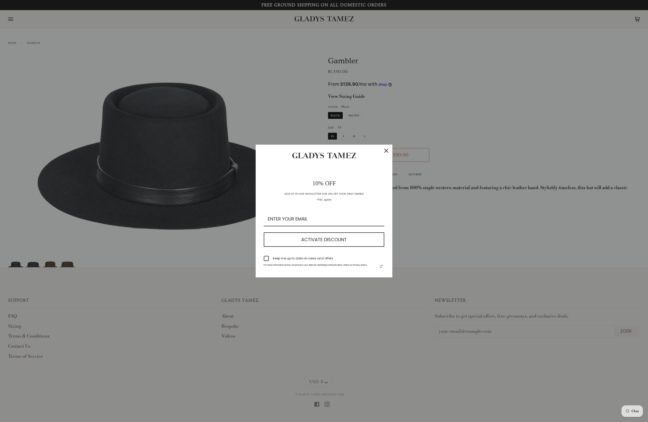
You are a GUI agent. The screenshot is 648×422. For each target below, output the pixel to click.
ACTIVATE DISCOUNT (324, 239)
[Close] (386, 151)
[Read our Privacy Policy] (381, 266)
